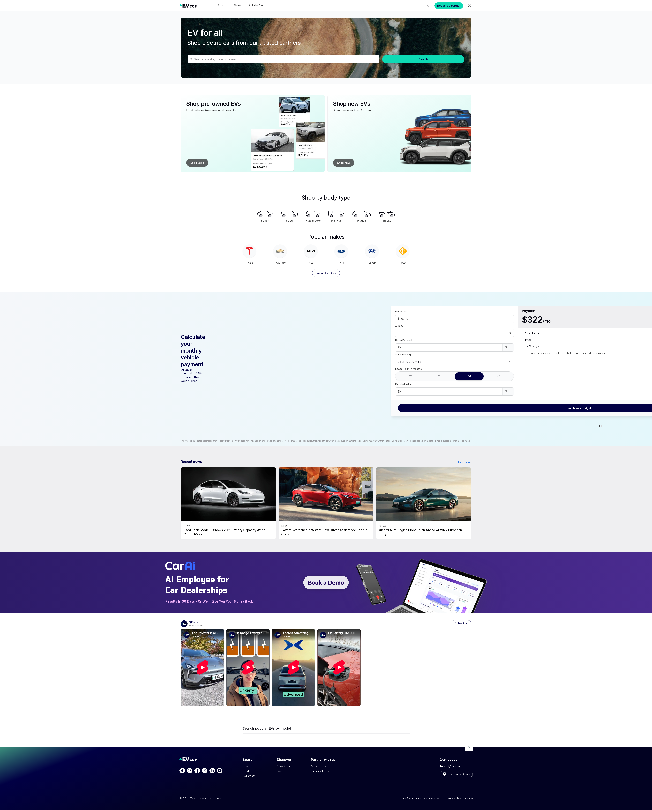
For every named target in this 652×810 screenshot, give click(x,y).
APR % (399, 325)
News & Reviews (286, 766)
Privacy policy (453, 798)
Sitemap (468, 798)
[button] (508, 347)
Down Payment (403, 340)
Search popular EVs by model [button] (267, 728)
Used (246, 771)
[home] (188, 5)
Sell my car (249, 775)
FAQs (280, 771)
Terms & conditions (410, 798)
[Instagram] (189, 770)
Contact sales (318, 766)
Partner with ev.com (322, 771)
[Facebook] (197, 770)
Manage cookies (433, 798)
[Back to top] (469, 747)
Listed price (401, 311)
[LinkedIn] (212, 770)
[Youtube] (219, 770)
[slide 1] (601, 426)
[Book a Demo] (326, 583)
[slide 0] (599, 426)
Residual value (403, 384)
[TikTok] (182, 770)
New (245, 766)
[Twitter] (204, 770)
